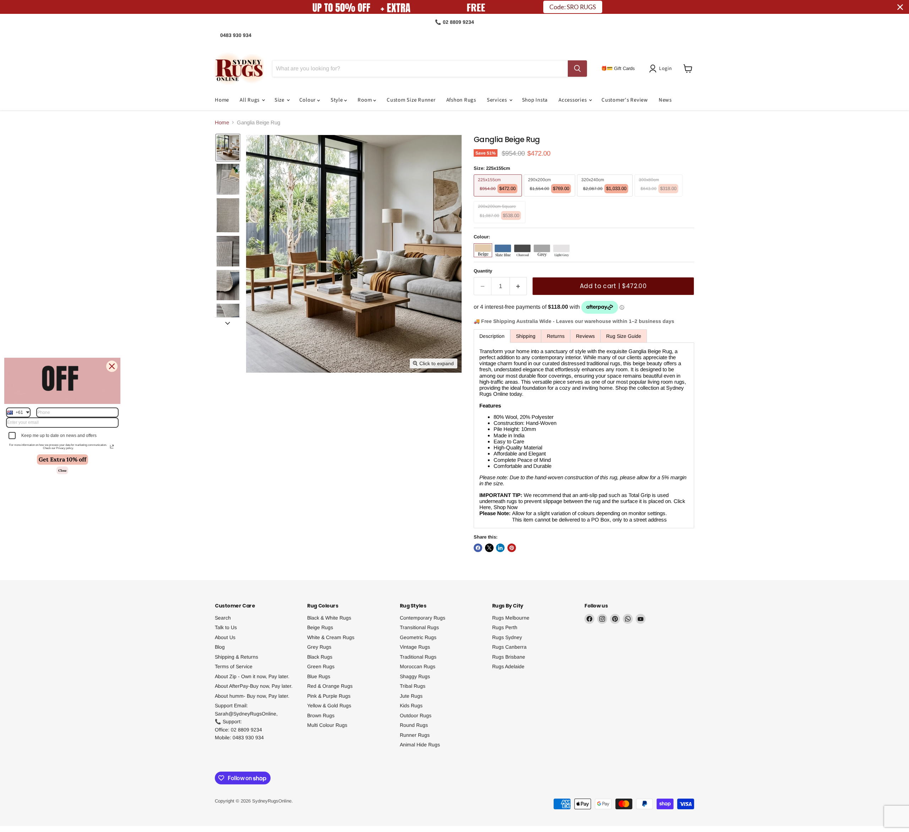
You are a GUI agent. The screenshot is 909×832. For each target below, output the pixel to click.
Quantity (483, 271)
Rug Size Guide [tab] (623, 336)
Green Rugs (320, 666)
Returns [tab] (556, 336)
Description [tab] (492, 336)
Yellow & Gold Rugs (329, 705)
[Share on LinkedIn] (500, 548)
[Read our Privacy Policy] (112, 446)
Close (62, 470)
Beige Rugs (320, 627)
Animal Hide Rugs (420, 744)
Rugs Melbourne (510, 618)
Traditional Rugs (418, 657)
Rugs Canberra (509, 647)
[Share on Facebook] (478, 548)
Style (337, 100)
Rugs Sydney (507, 637)
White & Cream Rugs (330, 637)
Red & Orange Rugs (330, 686)
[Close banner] (900, 7)
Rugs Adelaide (508, 666)
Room (365, 100)
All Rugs (250, 100)
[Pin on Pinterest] (511, 548)
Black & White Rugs (329, 618)
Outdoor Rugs (415, 715)
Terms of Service (233, 666)
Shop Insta (535, 100)
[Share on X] (489, 548)
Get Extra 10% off (62, 459)
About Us (225, 637)
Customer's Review (625, 100)
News (665, 100)
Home (222, 100)
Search (223, 618)
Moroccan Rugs (417, 666)
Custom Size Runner (411, 100)
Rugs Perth (504, 627)
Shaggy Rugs (415, 676)
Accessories (573, 100)
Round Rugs (414, 725)
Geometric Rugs (418, 637)
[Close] (111, 366)
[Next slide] (227, 323)
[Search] (577, 68)
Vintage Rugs (415, 647)
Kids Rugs (411, 705)
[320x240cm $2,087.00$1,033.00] (606, 198)
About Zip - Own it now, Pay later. (252, 676)
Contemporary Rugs (422, 618)
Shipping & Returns (236, 657)
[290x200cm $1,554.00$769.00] (550, 198)
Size (280, 100)
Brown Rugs (320, 715)
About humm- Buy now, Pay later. (252, 696)
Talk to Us (226, 627)
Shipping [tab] (525, 336)
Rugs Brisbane (508, 657)
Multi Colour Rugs (327, 725)
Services (497, 100)
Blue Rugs (318, 676)
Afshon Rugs (461, 100)
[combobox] (18, 412)
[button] (662, 68)
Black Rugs (319, 657)
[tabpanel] (584, 435)
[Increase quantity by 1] (518, 286)
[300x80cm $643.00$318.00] (660, 198)
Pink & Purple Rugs (328, 696)
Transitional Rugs (419, 627)
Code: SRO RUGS (572, 7)
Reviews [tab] (585, 336)
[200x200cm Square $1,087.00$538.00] (500, 225)
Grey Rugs (319, 647)
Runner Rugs (415, 735)
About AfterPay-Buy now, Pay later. (254, 686)
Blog (220, 647)
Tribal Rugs (412, 686)
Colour (308, 100)
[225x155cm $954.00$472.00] (499, 198)
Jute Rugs (411, 696)
